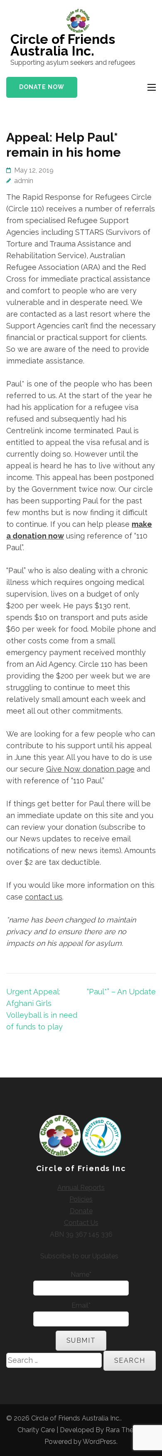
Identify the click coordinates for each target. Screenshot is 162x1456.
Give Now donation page (90, 769)
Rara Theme (124, 1430)
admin (23, 181)
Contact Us (81, 1223)
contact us (43, 896)
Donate (81, 1211)
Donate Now (41, 87)
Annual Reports (81, 1188)
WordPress (99, 1442)
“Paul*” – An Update (121, 991)
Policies (81, 1199)
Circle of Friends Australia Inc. (62, 44)
